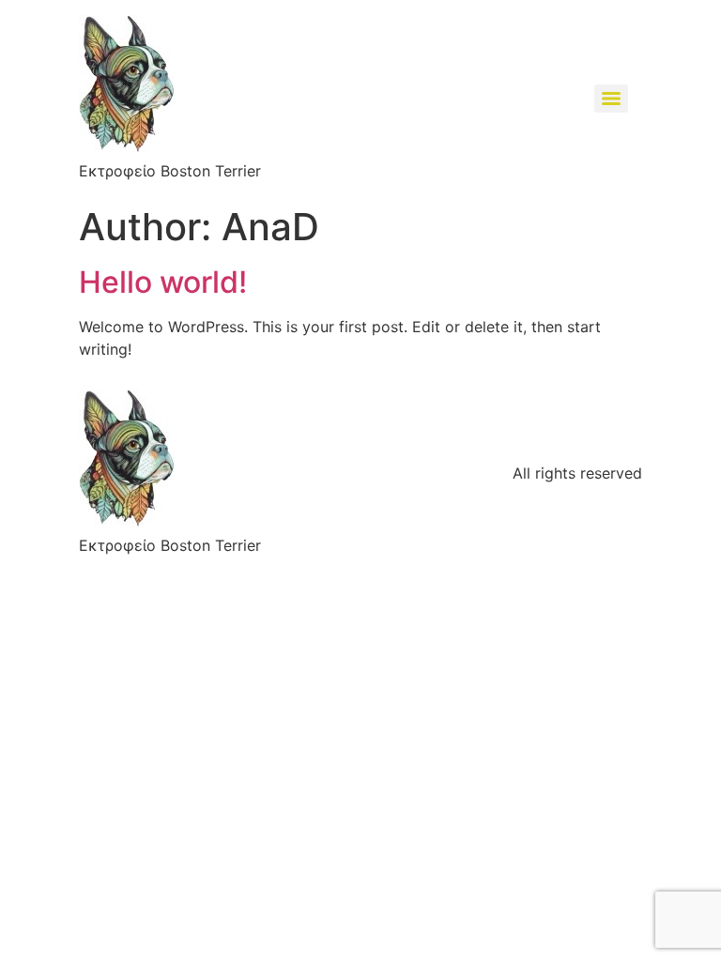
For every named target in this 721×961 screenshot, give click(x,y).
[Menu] (611, 98)
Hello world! (163, 282)
